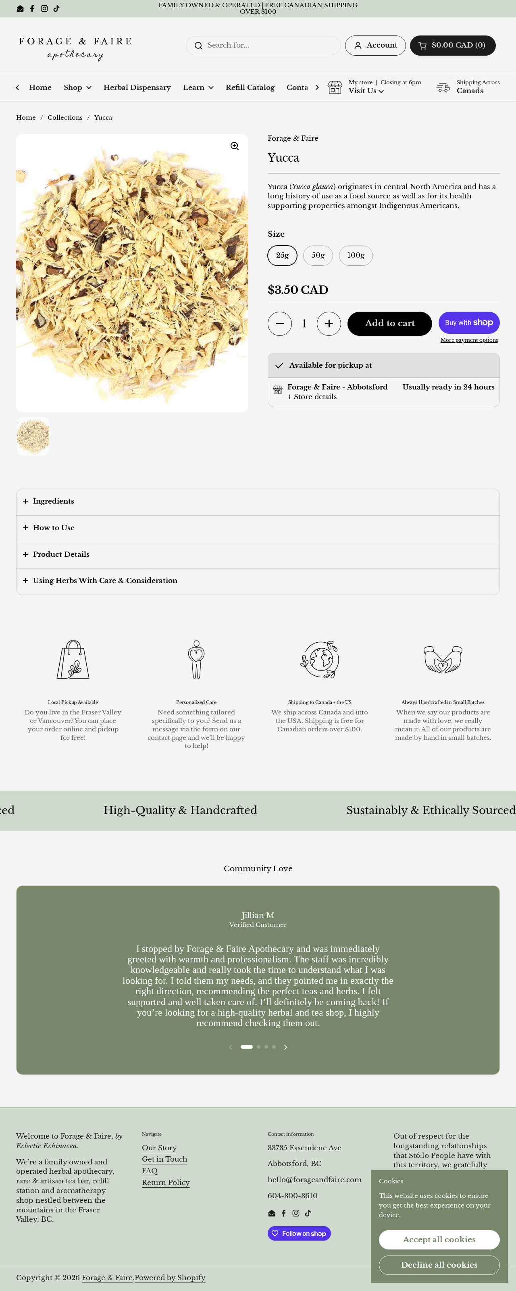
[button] (453, 45)
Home (26, 117)
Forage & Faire (107, 1278)
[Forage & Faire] (76, 45)
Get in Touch (164, 1159)
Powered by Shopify (170, 1278)
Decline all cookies (439, 1265)
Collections (65, 117)
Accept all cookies (439, 1239)
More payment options (469, 340)
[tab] (312, 397)
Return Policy (166, 1183)
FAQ (150, 1171)
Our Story (159, 1148)
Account (382, 45)
